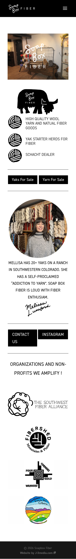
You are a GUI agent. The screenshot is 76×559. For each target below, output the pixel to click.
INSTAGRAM (53, 334)
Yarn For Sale (53, 179)
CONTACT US (20, 338)
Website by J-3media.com (36, 553)
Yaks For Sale (23, 179)
